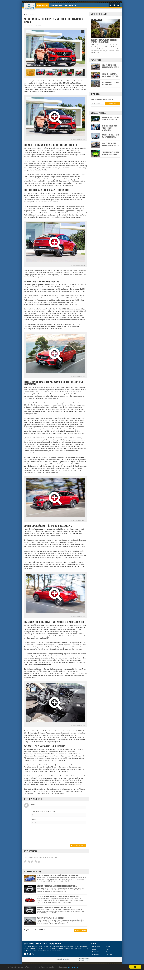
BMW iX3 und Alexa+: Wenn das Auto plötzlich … (110, 136)
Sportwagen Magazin (31, 950)
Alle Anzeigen (81, 930)
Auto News (60, 946)
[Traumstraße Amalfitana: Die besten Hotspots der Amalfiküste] (105, 28)
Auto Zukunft (47, 948)
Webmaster (95, 952)
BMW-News (43, 930)
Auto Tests (77, 946)
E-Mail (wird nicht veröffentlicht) (43, 811)
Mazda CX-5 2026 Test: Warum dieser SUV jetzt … (110, 75)
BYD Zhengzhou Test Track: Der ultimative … (111, 83)
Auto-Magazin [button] (42, 5)
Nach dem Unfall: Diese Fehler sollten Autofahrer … (109, 128)
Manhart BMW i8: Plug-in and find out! (50, 918)
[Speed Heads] (29, 6)
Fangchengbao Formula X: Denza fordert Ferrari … (110, 153)
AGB (107, 952)
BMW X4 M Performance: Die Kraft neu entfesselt (54, 907)
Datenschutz (95, 954)
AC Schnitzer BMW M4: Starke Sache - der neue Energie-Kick (58, 896)
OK (135, 967)
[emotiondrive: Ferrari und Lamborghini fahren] (62, 959)
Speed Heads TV (96, 946)
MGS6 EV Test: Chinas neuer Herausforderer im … (111, 67)
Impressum (109, 954)
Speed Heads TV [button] (56, 5)
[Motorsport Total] (84, 959)
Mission (108, 946)
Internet (34, 819)
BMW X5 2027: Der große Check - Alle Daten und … (110, 119)
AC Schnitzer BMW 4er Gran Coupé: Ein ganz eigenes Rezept (57, 875)
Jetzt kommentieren (78, 845)
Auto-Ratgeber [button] (70, 5)
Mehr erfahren (73, 967)
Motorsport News (68, 946)
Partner (94, 949)
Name (32, 804)
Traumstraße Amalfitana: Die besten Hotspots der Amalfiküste (104, 41)
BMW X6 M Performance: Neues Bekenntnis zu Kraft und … (57, 886)
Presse (107, 949)
